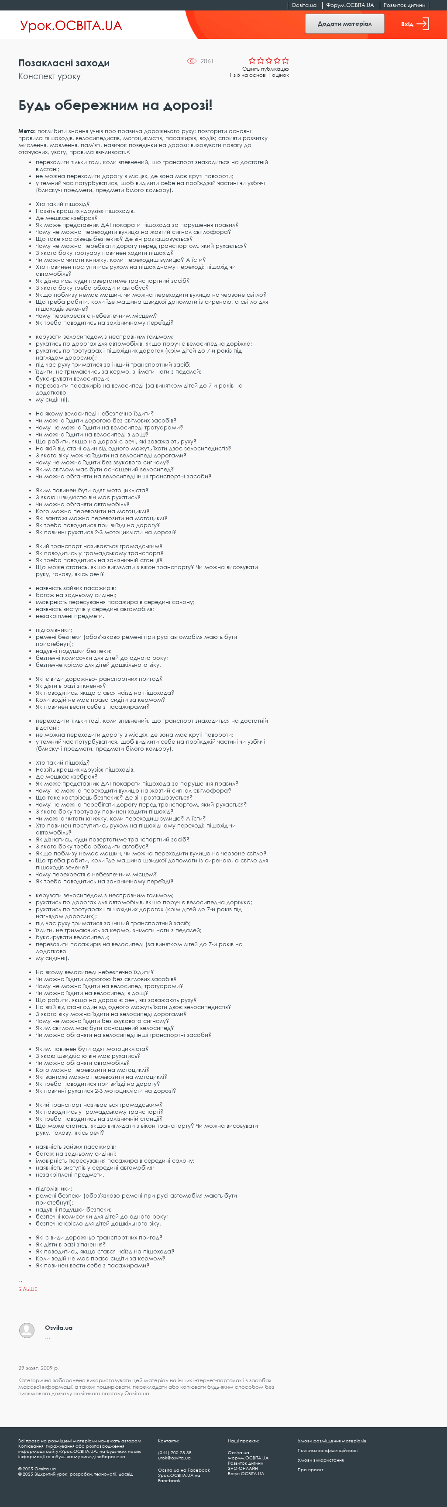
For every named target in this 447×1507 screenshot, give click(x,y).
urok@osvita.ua (174, 1457)
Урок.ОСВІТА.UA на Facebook (179, 1478)
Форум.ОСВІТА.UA (350, 5)
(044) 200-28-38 (175, 1452)
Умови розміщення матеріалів (332, 1440)
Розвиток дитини (404, 5)
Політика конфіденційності (328, 1450)
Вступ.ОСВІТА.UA (246, 1473)
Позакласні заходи (64, 63)
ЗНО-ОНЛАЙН (243, 1468)
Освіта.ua (304, 5)
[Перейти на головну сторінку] (71, 25)
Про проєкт (310, 1469)
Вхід (407, 23)
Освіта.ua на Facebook (184, 1470)
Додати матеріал (345, 23)
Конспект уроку (49, 76)
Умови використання (321, 1459)
